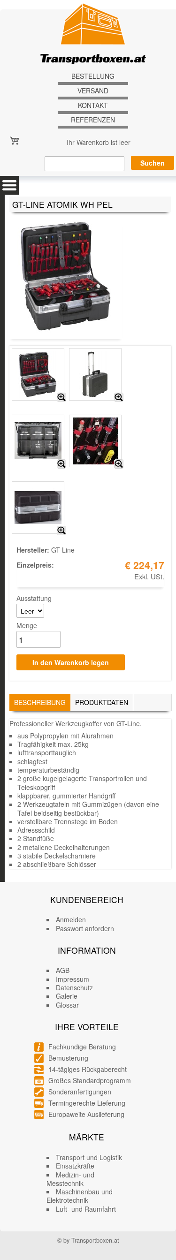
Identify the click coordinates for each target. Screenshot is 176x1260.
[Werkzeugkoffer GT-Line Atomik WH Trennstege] (61, 464)
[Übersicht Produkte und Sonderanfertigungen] (9, 185)
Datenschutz (74, 987)
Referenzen (93, 119)
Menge (26, 625)
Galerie (66, 996)
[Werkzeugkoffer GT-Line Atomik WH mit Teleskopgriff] (118, 397)
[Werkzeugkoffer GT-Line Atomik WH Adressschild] (61, 530)
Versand (92, 90)
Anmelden (71, 919)
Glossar (67, 1005)
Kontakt (93, 105)
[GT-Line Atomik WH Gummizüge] (118, 464)
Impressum (72, 979)
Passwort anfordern (85, 928)
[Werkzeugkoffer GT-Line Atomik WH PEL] (61, 397)
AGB (62, 970)
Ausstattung (34, 598)
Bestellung (93, 76)
